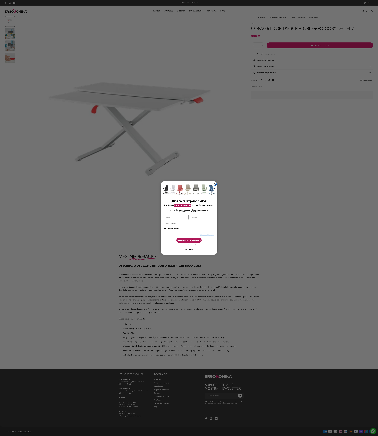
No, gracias (189, 249)
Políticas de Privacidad (207, 235)
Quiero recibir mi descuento (189, 240)
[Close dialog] (215, 184)
